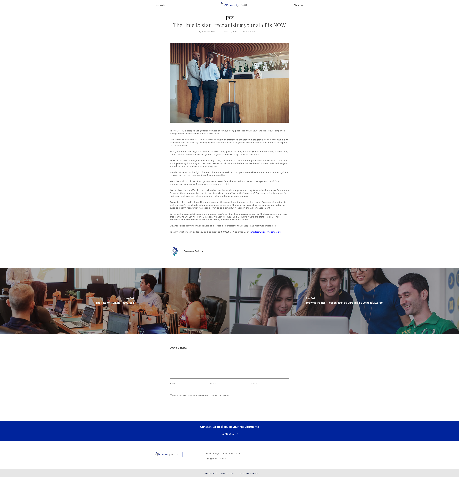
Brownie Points (210, 31)
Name (172, 384)
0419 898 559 (220, 458)
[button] (230, 434)
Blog (230, 18)
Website (254, 384)
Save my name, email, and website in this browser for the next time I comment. (201, 395)
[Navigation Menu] (302, 5)
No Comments (250, 31)
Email (213, 384)
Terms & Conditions (226, 473)
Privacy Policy (208, 473)
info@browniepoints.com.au (227, 453)
